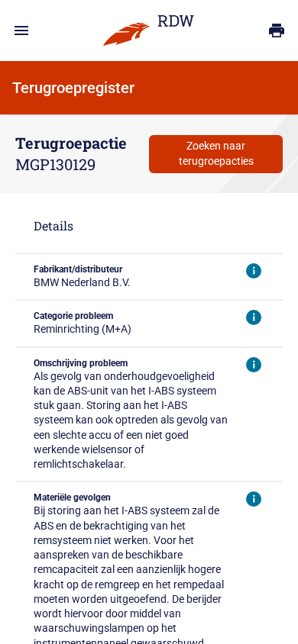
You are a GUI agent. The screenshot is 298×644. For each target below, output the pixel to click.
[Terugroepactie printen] (276, 30)
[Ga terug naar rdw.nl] (149, 30)
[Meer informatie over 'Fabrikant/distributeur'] (253, 271)
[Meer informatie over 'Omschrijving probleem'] (253, 364)
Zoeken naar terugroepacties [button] (216, 153)
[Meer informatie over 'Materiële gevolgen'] (253, 499)
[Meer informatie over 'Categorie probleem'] (253, 317)
